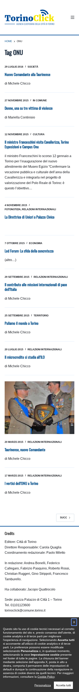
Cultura (39, 134)
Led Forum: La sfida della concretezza (29, 250)
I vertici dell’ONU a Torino (21, 483)
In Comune (40, 100)
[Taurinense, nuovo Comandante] (39, 407)
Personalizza (42, 685)
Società (33, 66)
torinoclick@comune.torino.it (25, 610)
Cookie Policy (45, 676)
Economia (35, 243)
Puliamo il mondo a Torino (21, 323)
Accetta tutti (63, 685)
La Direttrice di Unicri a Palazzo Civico (29, 217)
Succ (63, 517)
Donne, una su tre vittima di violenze (29, 108)
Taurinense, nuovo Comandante (25, 449)
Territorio (41, 315)
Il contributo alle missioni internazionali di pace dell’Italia (36, 287)
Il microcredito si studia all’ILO (25, 357)
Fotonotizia (13, 209)
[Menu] (72, 17)
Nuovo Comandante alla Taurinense (27, 74)
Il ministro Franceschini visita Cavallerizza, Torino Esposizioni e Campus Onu (37, 144)
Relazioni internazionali (39, 209)
